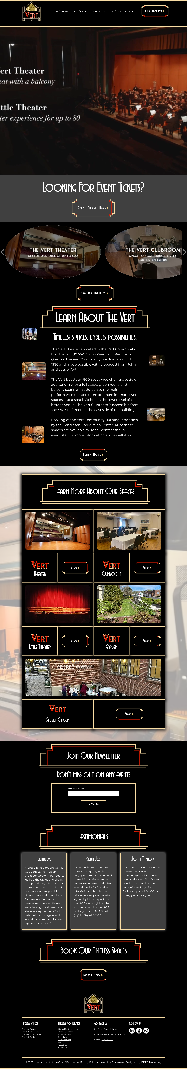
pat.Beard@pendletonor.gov (112, 1034)
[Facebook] (139, 1031)
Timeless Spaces (30, 1023)
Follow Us (135, 1023)
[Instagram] (146, 1031)
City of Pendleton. (68, 1062)
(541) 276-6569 (107, 1040)
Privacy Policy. (88, 1062)
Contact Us (100, 1023)
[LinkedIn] (132, 1031)
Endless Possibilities (69, 1023)
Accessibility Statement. (111, 1062)
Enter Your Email (76, 788)
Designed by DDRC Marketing (143, 1062)
